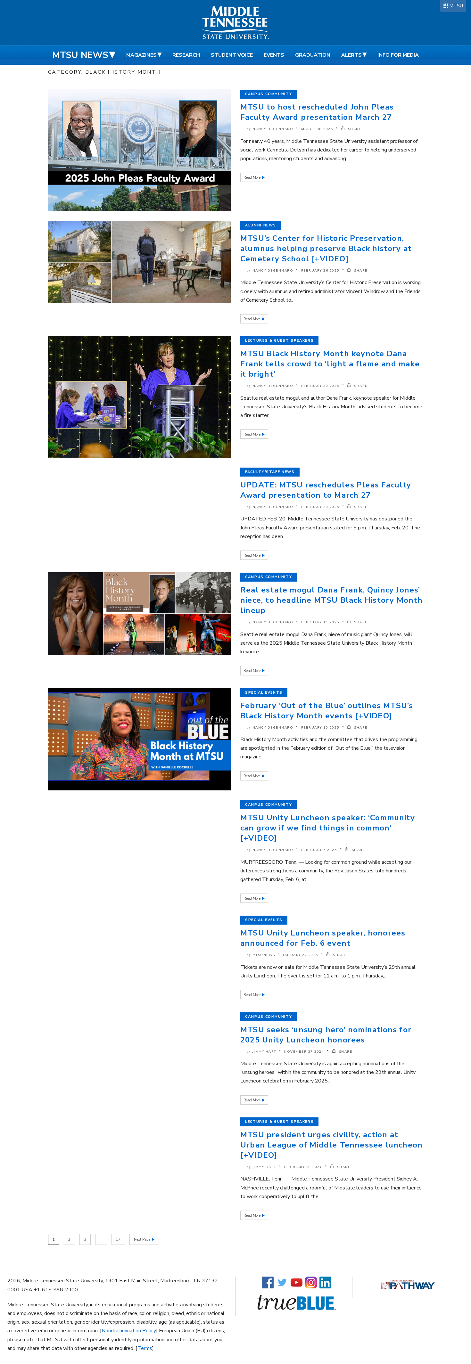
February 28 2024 (303, 1167)
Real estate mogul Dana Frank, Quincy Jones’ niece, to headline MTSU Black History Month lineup (331, 600)
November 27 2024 (304, 1052)
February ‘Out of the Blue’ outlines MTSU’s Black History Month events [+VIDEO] (326, 710)
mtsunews (263, 955)
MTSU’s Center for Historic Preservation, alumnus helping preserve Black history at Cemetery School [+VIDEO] (326, 248)
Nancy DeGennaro (272, 129)
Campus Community (268, 94)
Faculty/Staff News (270, 472)
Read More (252, 177)
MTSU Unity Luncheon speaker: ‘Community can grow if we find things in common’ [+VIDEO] (327, 828)
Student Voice (232, 55)
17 (118, 1239)
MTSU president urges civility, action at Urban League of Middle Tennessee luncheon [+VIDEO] (331, 1145)
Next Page (142, 1239)
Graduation (312, 55)
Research (186, 55)
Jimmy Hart (264, 1052)
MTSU (456, 6)
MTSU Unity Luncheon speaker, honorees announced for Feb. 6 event (322, 938)
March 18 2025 (317, 129)
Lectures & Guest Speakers (279, 340)
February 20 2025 (320, 386)
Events (274, 55)
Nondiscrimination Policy (129, 1330)
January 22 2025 (300, 955)
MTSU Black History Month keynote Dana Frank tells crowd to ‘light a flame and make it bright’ (330, 363)
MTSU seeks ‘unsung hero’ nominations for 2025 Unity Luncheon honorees (325, 1035)
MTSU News (80, 55)
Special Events (264, 692)
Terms (144, 1348)
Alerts (351, 55)
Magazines (141, 55)
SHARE (353, 129)
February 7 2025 (319, 850)
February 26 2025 (320, 270)
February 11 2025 (320, 622)
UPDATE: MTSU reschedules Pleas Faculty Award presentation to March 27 (325, 490)
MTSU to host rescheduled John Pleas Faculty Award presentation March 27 (317, 112)
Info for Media (398, 55)
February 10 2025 (320, 727)
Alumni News (260, 225)
